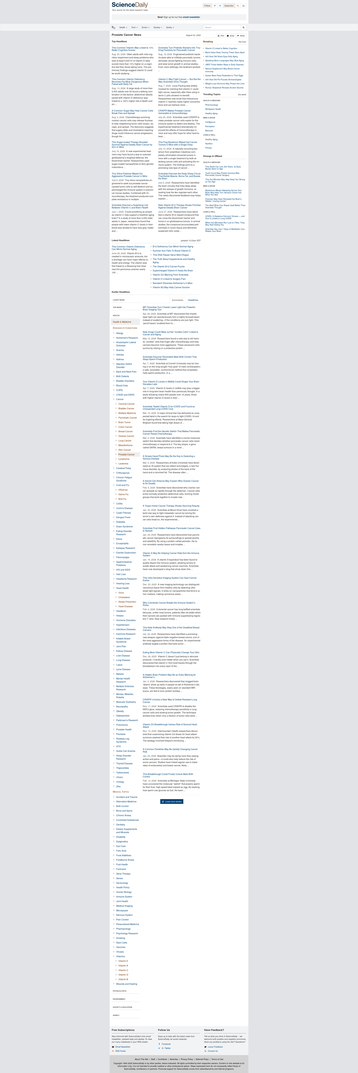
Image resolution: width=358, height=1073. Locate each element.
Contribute (162, 1059)
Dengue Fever (123, 517)
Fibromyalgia (122, 557)
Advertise (174, 1059)
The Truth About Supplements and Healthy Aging (174, 260)
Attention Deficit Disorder (124, 365)
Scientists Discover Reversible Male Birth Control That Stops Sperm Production (170, 358)
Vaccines (120, 947)
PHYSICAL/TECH (119, 991)
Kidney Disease (124, 651)
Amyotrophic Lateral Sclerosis (126, 344)
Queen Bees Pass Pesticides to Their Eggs (224, 75)
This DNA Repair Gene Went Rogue (171, 254)
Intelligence (210, 122)
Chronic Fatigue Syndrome (124, 479)
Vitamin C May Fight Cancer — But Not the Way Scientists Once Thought (179, 80)
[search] (243, 27)
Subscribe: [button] (229, 5)
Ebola (119, 538)
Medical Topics (121, 791)
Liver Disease (123, 655)
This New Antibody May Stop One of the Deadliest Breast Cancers (171, 629)
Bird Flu (122, 498)
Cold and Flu (122, 485)
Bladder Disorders (125, 380)
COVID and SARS (125, 394)
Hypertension (122, 624)
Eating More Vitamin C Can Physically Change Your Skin (171, 652)
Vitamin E (123, 960)
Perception (210, 126)
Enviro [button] (145, 27)
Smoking (120, 938)
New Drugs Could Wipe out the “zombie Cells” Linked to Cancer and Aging (170, 333)
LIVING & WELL (209, 135)
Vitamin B (123, 979)
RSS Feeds (121, 1051)
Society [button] (157, 27)
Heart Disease (125, 606)
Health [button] (122, 27)
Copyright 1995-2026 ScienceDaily (129, 1063)
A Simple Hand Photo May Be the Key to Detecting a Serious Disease (169, 457)
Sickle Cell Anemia (125, 751)
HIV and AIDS (123, 569)
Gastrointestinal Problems (124, 563)
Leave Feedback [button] (215, 1046)
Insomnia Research (126, 633)
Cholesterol (124, 597)
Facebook (166, 1044)
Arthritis (120, 354)
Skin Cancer (124, 449)
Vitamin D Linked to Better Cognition (221, 48)
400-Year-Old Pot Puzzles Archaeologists (223, 79)
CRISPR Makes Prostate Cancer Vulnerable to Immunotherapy (174, 112)
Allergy (119, 333)
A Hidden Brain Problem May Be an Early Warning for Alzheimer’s (169, 676)
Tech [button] (133, 27)
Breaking (208, 41)
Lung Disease (123, 660)
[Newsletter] (243, 5)
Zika (118, 786)
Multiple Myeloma (127, 413)
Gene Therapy (123, 873)
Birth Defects (122, 376)
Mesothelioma (125, 445)
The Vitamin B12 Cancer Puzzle (169, 266)
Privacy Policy (187, 1059)
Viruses (120, 951)
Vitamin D (123, 974)
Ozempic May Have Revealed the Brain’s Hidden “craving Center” (223, 200)
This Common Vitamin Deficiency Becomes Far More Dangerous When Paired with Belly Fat (130, 81)
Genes (119, 878)
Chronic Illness (123, 815)
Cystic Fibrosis (123, 512)
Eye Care (121, 846)
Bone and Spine (124, 810)
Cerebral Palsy (123, 468)
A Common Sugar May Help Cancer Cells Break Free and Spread (132, 112)
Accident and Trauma (126, 797)
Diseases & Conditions (125, 327)
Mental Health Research (123, 680)
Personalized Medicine (127, 924)
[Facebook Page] (215, 5)
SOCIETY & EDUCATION (122, 1007)
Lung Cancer (124, 440)
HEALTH (116, 315)
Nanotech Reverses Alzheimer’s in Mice (172, 283)
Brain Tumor (124, 422)
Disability (120, 836)
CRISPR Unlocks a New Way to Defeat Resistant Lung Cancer (170, 701)
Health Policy (122, 887)
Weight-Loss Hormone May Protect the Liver (225, 83)
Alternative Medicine (126, 801)
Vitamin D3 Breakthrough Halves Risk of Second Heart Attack (170, 725)
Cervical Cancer (126, 403)
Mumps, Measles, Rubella (125, 695)
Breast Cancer (125, 431)
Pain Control (122, 919)
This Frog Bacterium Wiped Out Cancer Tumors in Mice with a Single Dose (177, 143)
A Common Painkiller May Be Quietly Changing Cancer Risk (170, 750)
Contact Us (213, 1051)
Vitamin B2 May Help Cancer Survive (171, 287)
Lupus (119, 664)
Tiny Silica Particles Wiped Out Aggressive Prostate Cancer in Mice (129, 175)
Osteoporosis (122, 715)
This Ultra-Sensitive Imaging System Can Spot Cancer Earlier (170, 579)
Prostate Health (124, 729)
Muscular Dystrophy (126, 701)
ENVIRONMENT (119, 999)
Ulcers (119, 777)
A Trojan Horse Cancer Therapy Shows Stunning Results (171, 505)
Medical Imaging (124, 905)
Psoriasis (120, 734)
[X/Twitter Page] (220, 5)
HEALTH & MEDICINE (211, 100)
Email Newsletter (123, 1046)
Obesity (120, 711)
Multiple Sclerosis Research (125, 688)
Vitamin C (123, 970)
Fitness (208, 147)
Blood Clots (122, 385)
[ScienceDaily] (130, 4)
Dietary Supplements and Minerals (126, 830)
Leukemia (123, 463)
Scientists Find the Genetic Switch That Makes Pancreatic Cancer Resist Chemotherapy (171, 432)
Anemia (120, 350)
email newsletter (191, 17)
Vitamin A (123, 965)
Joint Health (122, 901)
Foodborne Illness (125, 859)
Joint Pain (121, 646)
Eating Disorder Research (124, 532)
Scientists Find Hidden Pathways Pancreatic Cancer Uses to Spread (171, 529)
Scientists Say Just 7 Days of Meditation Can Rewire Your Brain (225, 230)
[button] (221, 36)
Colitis (119, 503)
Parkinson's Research (127, 720)
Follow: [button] (207, 5)
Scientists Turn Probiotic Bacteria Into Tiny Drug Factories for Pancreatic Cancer (179, 49)
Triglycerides (122, 767)
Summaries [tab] (177, 300)
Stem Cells (121, 942)
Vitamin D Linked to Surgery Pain (169, 278)
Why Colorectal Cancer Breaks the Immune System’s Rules (169, 604)
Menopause (122, 910)
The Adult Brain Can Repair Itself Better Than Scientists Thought (225, 206)
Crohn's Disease (124, 508)
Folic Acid (121, 850)
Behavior (209, 130)
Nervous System (124, 914)
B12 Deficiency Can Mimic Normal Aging (173, 246)
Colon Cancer (125, 426)
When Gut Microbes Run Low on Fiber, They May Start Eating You (225, 223)
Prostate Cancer (126, 454)
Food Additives (123, 855)
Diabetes (120, 521)
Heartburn (121, 611)
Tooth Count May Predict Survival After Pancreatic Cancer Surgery (222, 174)
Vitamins (120, 956)
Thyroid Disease (124, 763)
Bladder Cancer (126, 408)
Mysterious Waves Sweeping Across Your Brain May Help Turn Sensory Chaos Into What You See (223, 192)
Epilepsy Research (125, 548)
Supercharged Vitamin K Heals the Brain (173, 270)
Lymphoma (123, 458)
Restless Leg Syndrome (122, 740)
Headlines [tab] (193, 300)
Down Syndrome (124, 526)
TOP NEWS (117, 307)
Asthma (120, 359)
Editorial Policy (202, 1059)
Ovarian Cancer (126, 436)
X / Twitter (166, 1048)
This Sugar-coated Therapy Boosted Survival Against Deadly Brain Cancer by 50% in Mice (132, 144)
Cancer (119, 399)
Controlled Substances (127, 820)
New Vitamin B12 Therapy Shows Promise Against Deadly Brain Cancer (179, 206)
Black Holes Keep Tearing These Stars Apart (225, 52)
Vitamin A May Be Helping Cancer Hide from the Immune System (171, 554)
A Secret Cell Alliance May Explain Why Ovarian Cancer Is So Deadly (171, 482)
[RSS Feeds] (238, 5)
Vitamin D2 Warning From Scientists (170, 274)
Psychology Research (127, 933)
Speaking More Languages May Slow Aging (224, 60)
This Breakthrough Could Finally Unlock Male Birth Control (168, 775)
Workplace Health (213, 109)
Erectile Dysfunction (126, 552)
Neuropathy (122, 706)
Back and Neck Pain (126, 371)
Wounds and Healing (126, 983)
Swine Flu (123, 494)
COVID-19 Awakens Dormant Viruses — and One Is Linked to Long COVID (225, 217)
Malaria (120, 673)
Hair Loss (121, 574)
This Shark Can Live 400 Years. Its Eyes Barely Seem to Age (223, 167)
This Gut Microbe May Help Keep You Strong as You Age (225, 180)
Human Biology (124, 892)
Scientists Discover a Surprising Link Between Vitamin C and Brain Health (130, 206)
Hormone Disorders (126, 620)
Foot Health (122, 864)
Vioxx (121, 592)
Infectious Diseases (126, 629)
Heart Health (122, 588)
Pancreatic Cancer (127, 417)
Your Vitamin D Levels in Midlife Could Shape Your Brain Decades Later (171, 383)
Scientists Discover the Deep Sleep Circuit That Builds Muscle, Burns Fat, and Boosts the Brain (179, 176)
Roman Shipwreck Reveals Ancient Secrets (224, 87)
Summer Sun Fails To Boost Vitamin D (172, 250)
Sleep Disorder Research (123, 757)
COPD (119, 390)
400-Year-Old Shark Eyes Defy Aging (221, 56)
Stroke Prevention (127, 601)
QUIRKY (116, 1015)
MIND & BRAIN (209, 117)
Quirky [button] (169, 27)
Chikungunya (122, 472)
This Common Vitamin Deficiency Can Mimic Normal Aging (128, 248)
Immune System (124, 896)
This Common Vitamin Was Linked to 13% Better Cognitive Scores (132, 49)
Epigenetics (122, 841)
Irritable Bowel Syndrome (123, 640)
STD (118, 746)
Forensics (121, 869)
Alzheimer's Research (127, 337)
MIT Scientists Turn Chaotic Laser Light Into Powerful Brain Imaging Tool (169, 308)
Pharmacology (123, 928)
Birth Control (122, 806)
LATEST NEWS (119, 300)
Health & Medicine (122, 321)
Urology (120, 781)
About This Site (141, 1059)
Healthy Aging (211, 113)
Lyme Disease (123, 669)
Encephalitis (122, 543)
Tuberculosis (122, 772)
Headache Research (126, 578)
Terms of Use (217, 1059)
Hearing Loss (122, 583)
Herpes (119, 615)
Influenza (123, 489)
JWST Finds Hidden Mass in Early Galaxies (224, 64)
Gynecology (122, 882)
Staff (153, 1059)
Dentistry (120, 824)
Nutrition (209, 143)
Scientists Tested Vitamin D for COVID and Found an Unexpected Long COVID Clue (169, 408)
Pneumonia (122, 724)
